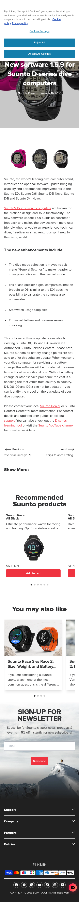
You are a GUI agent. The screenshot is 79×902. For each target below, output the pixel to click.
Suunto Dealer (50, 406)
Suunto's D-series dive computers (27, 208)
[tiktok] (47, 885)
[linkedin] (55, 885)
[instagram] (16, 885)
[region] (39, 30)
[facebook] (24, 885)
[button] (31, 584)
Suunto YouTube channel (56, 425)
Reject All (39, 42)
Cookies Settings (39, 31)
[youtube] (39, 885)
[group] (33, 655)
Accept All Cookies (39, 53)
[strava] (63, 885)
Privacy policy (20, 23)
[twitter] (32, 885)
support (9, 420)
